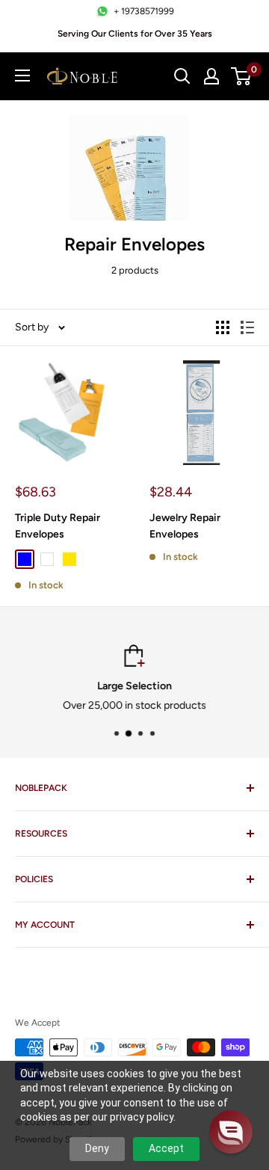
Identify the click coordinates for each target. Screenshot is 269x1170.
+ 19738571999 (144, 11)
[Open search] (182, 76)
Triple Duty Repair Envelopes (57, 526)
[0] (241, 76)
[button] (231, 1132)
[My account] (211, 76)
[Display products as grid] (222, 327)
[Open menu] (22, 75)
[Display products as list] (247, 327)
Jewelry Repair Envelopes (184, 526)
